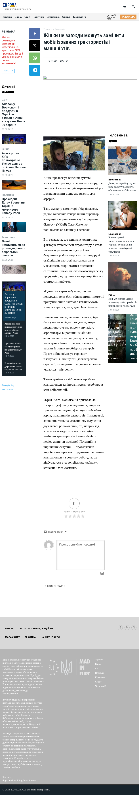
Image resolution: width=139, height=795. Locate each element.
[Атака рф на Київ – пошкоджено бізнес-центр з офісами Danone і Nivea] (14, 185)
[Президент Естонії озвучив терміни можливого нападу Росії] (14, 227)
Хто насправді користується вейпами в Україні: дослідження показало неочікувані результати (121, 244)
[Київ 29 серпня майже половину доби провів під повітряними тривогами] (122, 276)
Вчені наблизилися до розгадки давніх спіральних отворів (13, 248)
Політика (8, 194)
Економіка (60, 29)
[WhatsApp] (34, 58)
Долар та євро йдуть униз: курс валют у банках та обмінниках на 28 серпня (122, 187)
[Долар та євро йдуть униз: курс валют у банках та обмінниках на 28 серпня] (122, 160)
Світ (4, 99)
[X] (34, 45)
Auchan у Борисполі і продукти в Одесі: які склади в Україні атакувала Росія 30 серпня (13, 114)
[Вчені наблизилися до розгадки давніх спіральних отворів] (14, 269)
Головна (47, 29)
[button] (133, 6)
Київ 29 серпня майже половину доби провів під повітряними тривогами (122, 302)
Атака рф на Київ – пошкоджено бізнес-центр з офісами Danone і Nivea (14, 162)
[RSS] (127, 627)
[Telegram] (34, 70)
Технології (8, 237)
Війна (5, 148)
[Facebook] (34, 33)
